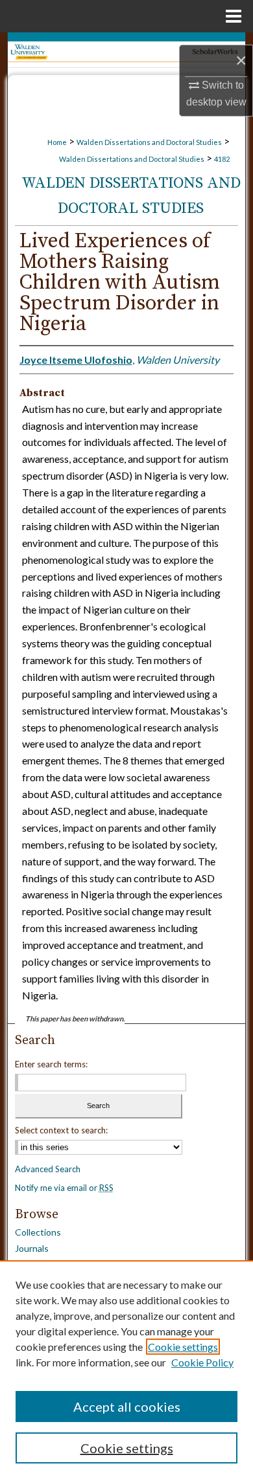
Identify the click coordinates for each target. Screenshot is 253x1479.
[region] (126, 1369)
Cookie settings (183, 1346)
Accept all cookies (126, 1406)
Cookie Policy (202, 1362)
